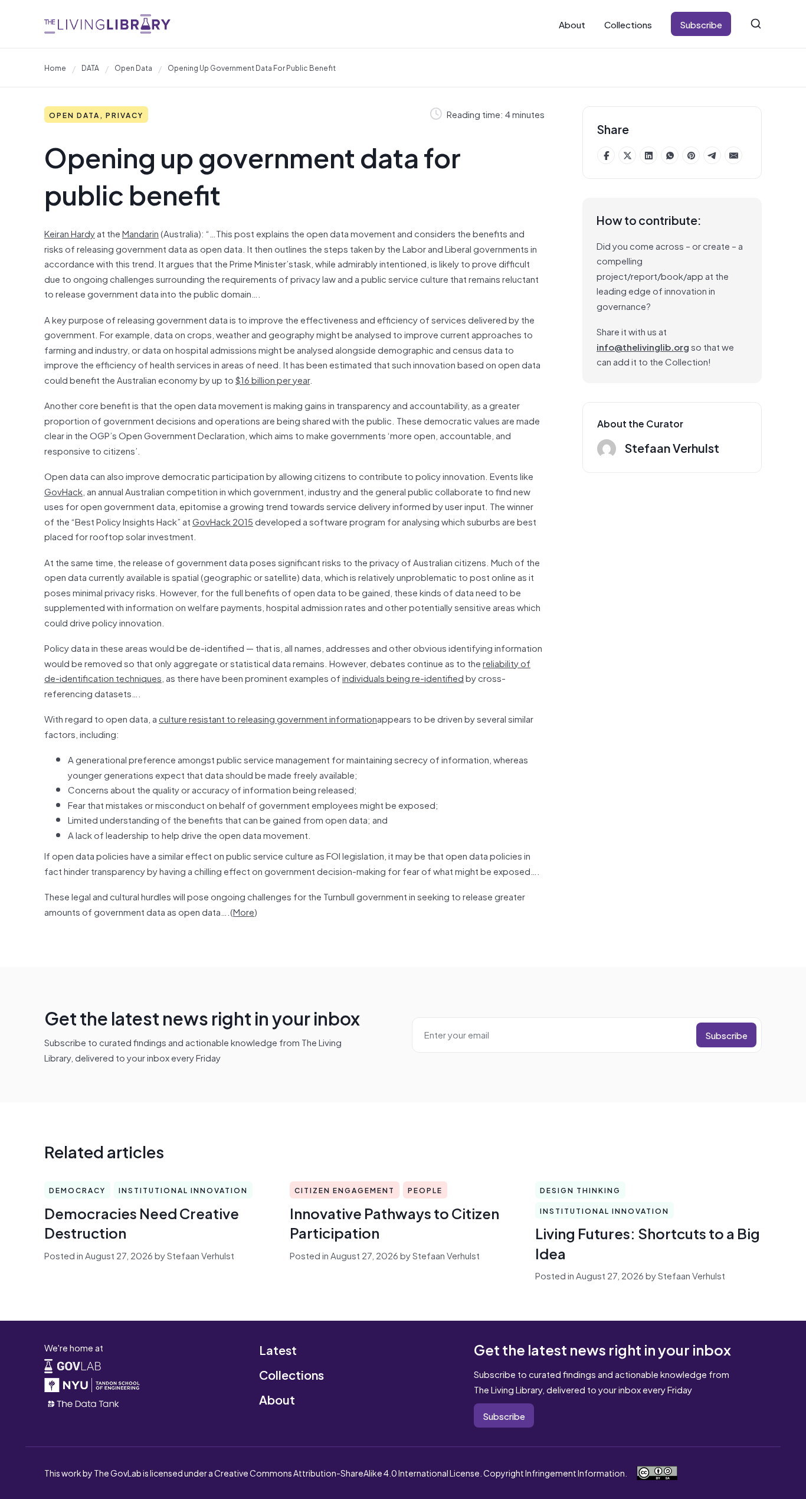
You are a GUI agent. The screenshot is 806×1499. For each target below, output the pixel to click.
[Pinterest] (691, 155)
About (572, 24)
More (243, 911)
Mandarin (140, 233)
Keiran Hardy (69, 233)
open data (133, 67)
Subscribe (701, 24)
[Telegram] (712, 155)
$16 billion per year (272, 379)
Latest (278, 1349)
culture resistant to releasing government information (268, 718)
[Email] (733, 155)
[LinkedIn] (648, 155)
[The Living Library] (107, 24)
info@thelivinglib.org (643, 346)
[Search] (756, 24)
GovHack (63, 491)
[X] (627, 155)
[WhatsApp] (670, 155)
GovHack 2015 (222, 521)
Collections (628, 24)
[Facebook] (606, 155)
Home (55, 67)
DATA (90, 67)
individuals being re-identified (403, 677)
